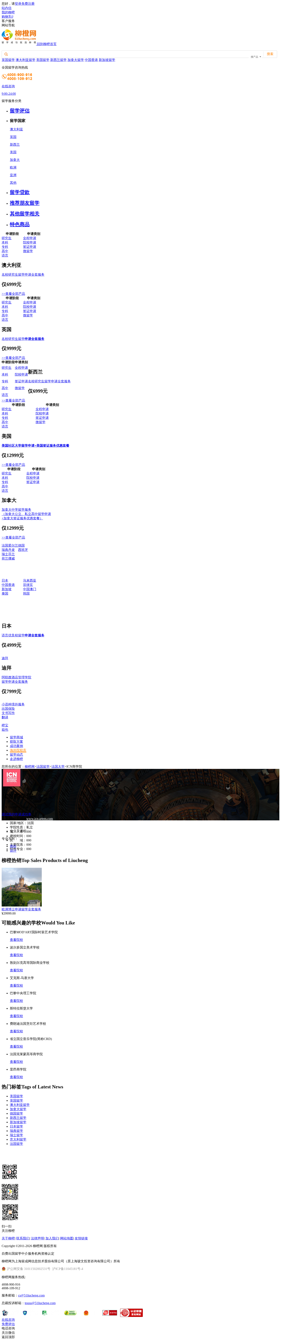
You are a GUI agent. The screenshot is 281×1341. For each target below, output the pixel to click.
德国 (21, 545)
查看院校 (16, 940)
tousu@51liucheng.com (40, 1303)
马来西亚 (29, 580)
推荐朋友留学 (24, 203)
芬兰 (11, 554)
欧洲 (13, 167)
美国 (13, 152)
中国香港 (91, 60)
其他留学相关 (24, 213)
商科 (13, 846)
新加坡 (7, 589)
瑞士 (5, 554)
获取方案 (16, 741)
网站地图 (66, 1238)
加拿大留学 (75, 60)
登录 (18, 3)
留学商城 (16, 737)
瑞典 (5, 550)
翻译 (5, 717)
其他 (13, 182)
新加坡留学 (107, 60)
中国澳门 (29, 589)
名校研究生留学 (23, 339)
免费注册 (28, 3)
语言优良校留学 (23, 635)
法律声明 (37, 1238)
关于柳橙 (8, 1238)
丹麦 (11, 550)
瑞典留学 (16, 1131)
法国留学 (43, 766)
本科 (5, 242)
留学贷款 (20, 192)
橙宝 (5, 725)
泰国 (5, 593)
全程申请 (29, 238)
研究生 (7, 238)
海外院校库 (18, 750)
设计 (13, 850)
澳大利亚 (16, 129)
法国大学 (58, 766)
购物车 (7, 16)
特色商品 (20, 224)
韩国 (26, 593)
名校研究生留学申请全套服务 (23, 274)
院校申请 (29, 242)
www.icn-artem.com (39, 818)
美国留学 (42, 60)
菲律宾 (28, 585)
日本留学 (16, 1126)
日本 (5, 580)
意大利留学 (18, 1139)
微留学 (28, 251)
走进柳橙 (16, 759)
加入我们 (52, 1238)
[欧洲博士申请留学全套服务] (22, 905)
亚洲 (13, 175)
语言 (5, 255)
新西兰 (15, 144)
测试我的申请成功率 (16, 814)
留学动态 (16, 754)
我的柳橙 (8, 12)
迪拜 (5, 658)
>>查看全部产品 (13, 293)
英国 (13, 137)
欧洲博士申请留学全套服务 (21, 909)
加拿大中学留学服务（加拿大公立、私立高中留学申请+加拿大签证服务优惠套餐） (26, 514)
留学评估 (20, 110)
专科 (5, 246)
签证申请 (29, 246)
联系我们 (22, 1238)
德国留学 (16, 1113)
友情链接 (81, 1238)
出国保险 (8, 708)
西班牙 (23, 550)
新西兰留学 (58, 60)
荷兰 (5, 558)
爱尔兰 (13, 545)
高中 (5, 251)
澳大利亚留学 (25, 60)
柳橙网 (30, 766)
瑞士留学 (16, 1135)
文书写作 (8, 713)
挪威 (11, 558)
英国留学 (8, 60)
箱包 (5, 729)
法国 (5, 545)
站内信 (7, 8)
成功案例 (16, 746)
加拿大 (15, 160)
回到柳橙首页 (47, 44)
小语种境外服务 (13, 704)
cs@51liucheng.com (31, 1295)
